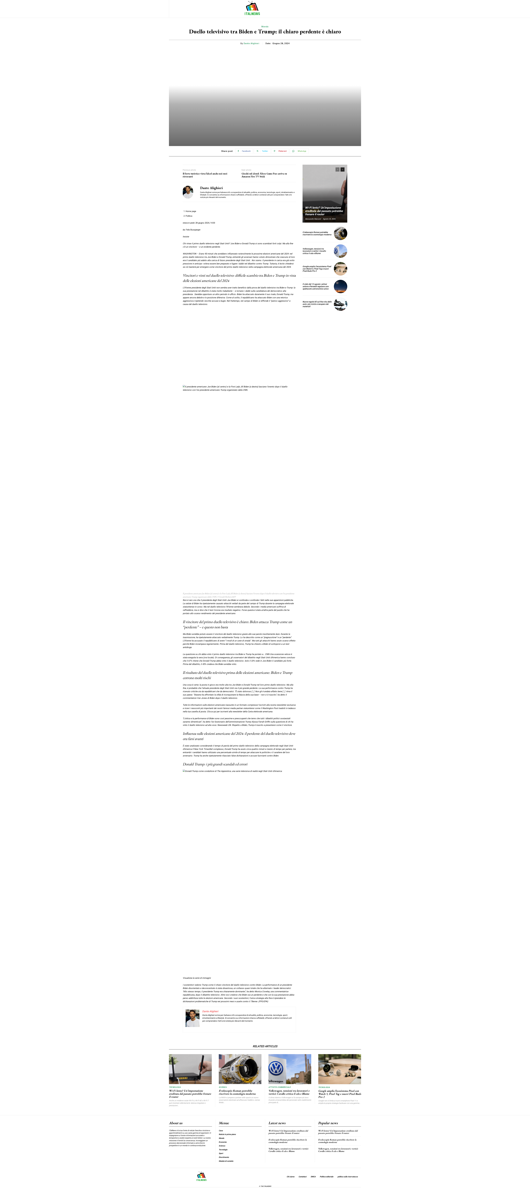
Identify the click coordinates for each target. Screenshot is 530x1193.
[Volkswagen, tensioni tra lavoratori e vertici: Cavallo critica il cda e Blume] (340, 251)
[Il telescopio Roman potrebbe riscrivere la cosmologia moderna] (340, 233)
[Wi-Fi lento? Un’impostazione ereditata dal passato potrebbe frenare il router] (325, 194)
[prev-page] (338, 169)
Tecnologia (175, 1087)
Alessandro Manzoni (313, 219)
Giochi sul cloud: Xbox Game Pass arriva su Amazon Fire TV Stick (264, 175)
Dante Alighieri (251, 43)
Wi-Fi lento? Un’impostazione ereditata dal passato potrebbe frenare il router (324, 211)
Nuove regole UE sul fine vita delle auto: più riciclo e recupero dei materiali (317, 304)
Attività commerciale (279, 1087)
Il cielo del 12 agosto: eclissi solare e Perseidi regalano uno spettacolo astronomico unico (316, 286)
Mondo (265, 26)
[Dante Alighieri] (189, 192)
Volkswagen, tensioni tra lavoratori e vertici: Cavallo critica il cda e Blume (314, 251)
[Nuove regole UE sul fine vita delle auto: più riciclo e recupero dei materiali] (340, 304)
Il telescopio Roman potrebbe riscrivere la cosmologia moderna (317, 233)
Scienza (223, 1087)
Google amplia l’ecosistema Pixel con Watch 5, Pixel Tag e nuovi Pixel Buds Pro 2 (317, 268)
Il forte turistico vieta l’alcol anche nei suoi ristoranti (205, 175)
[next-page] (342, 169)
